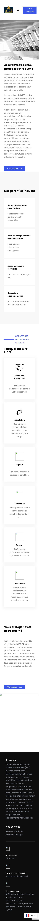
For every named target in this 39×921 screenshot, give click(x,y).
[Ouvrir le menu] (18, 10)
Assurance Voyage (14, 834)
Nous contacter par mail (17, 876)
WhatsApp (10, 858)
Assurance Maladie (14, 831)
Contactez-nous (14, 168)
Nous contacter (30, 10)
